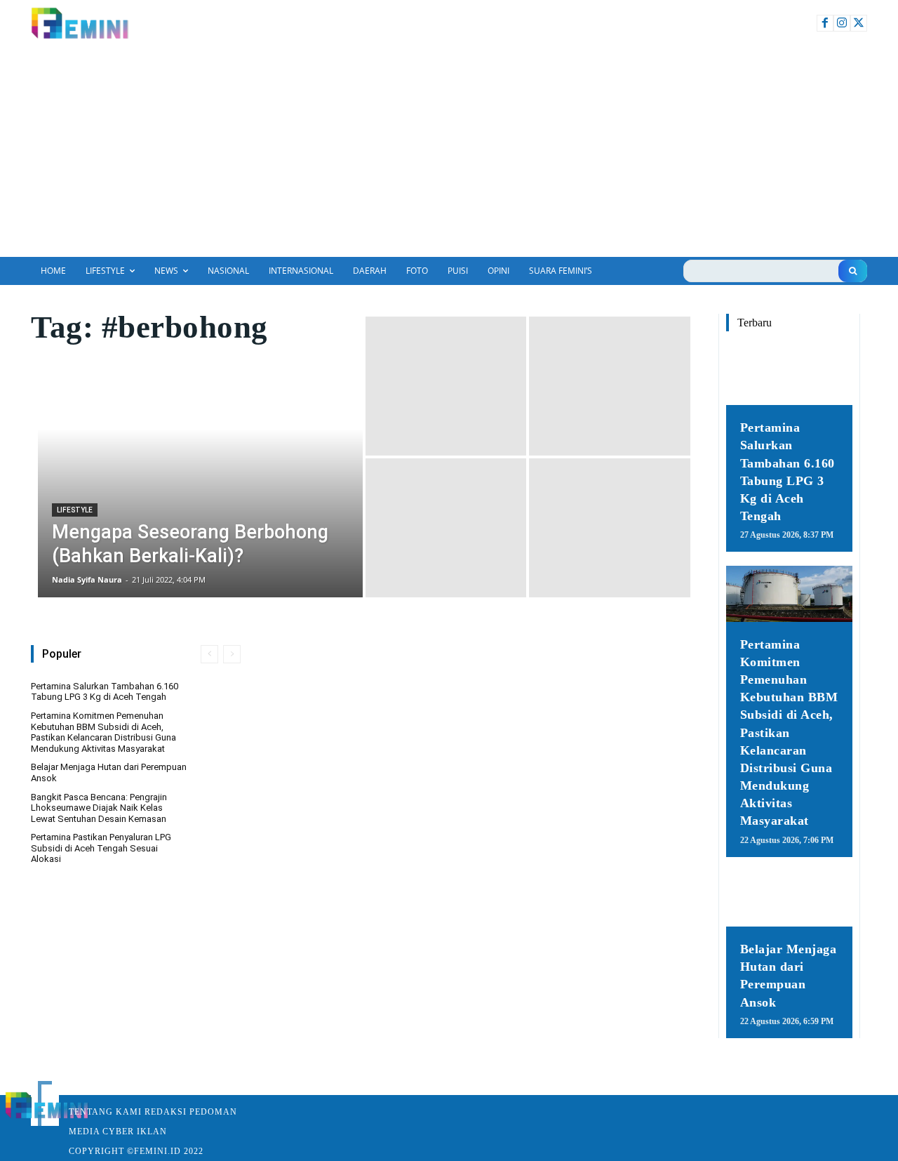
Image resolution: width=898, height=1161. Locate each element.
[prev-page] (209, 654)
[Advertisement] (449, 151)
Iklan (152, 1131)
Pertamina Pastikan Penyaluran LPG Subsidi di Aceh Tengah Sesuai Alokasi (101, 848)
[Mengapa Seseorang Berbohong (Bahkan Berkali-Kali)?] (200, 457)
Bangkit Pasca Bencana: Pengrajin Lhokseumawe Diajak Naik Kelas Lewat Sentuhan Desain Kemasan (99, 808)
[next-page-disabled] (232, 654)
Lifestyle (75, 510)
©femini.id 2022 (165, 1151)
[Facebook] (825, 23)
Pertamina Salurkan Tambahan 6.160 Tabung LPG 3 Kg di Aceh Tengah (104, 692)
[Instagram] (841, 23)
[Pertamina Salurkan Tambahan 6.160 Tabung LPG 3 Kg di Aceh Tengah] (789, 377)
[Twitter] (858, 23)
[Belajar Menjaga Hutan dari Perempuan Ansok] (789, 899)
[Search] (852, 271)
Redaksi (166, 1112)
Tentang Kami (105, 1112)
